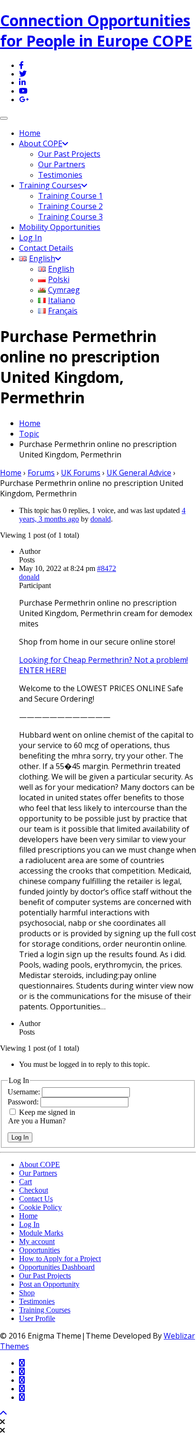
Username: (25, 1092)
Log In (30, 237)
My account (37, 1241)
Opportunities (39, 1250)
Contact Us (36, 1199)
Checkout (33, 1190)
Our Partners (61, 164)
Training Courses (50, 185)
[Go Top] (3, 1413)
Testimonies (60, 175)
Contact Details (46, 248)
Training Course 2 (70, 206)
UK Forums (80, 472)
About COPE (40, 143)
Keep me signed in (47, 1112)
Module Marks (41, 1233)
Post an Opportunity (49, 1284)
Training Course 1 (70, 195)
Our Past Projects (69, 154)
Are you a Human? (37, 1121)
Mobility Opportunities (59, 227)
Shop (27, 1293)
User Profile (37, 1318)
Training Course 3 (70, 216)
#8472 (106, 568)
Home (29, 133)
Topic (29, 433)
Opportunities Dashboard (57, 1267)
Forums (41, 472)
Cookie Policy (40, 1207)
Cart (25, 1182)
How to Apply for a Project (60, 1258)
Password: (24, 1102)
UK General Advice (139, 472)
